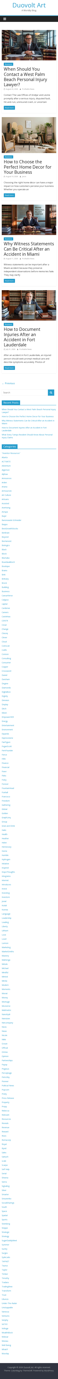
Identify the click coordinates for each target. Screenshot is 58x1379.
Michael (5, 968)
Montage (6, 1001)
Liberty (5, 926)
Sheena (5, 1177)
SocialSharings (8, 1202)
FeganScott (7, 746)
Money (5, 997)
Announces (6, 478)
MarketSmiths (8, 951)
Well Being (6, 1345)
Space (4, 1211)
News (4, 1031)
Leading (5, 922)
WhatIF (5, 1349)
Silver (4, 1190)
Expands (5, 733)
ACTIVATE (6, 461)
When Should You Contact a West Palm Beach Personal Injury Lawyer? (25, 76)
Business (8, 64)
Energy (5, 721)
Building (5, 587)
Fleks (4, 775)
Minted (5, 976)
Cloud (4, 641)
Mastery (5, 955)
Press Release (8, 1098)
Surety (4, 1249)
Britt (4, 574)
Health (4, 834)
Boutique (6, 566)
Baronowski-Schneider (11, 520)
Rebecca (5, 1110)
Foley (4, 780)
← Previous (8, 383)
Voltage (5, 1328)
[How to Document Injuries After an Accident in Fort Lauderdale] (29, 291)
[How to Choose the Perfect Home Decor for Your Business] (29, 118)
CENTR (5, 620)
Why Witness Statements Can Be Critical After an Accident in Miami (29, 249)
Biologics (6, 545)
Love (4, 934)
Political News (8, 1085)
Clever (4, 637)
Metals (5, 964)
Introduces (6, 884)
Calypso (5, 599)
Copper (5, 666)
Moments (6, 989)
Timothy (5, 1278)
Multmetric (6, 1010)
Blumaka (5, 558)
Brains (4, 570)
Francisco (6, 796)
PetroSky (6, 1077)
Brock (4, 583)
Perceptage (7, 1073)
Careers (5, 612)
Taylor (4, 1269)
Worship (5, 1353)
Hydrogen (6, 859)
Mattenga (6, 960)
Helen (4, 842)
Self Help (5, 1169)
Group (4, 821)
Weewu (5, 1341)
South (4, 1207)
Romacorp (6, 1140)
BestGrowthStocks (10, 528)
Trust (4, 1295)
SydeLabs (6, 1257)
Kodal (4, 905)
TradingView (7, 1286)
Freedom (6, 800)
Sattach (5, 1156)
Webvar (5, 1337)
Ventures (5, 1316)
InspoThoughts (8, 872)
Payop (4, 1064)
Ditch (4, 708)
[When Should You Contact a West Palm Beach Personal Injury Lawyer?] (29, 31)
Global (4, 809)
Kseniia (5, 909)
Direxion (5, 700)
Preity (4, 1094)
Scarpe (5, 1165)
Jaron (24, 176)
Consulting (6, 658)
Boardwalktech (8, 562)
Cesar (4, 625)
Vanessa (5, 1311)
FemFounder (7, 750)
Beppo (5, 524)
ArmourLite (7, 491)
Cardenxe (6, 608)
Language (6, 914)
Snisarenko (6, 1198)
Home (4, 851)
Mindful (5, 972)
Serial (4, 1173)
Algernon (6, 470)
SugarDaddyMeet (9, 1240)
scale (4, 1161)
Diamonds (6, 687)
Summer (5, 1244)
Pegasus (5, 1068)
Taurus (5, 1265)
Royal (4, 1144)
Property (5, 1102)
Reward (5, 1131)
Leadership (6, 918)
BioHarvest (6, 541)
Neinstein (6, 1018)
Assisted (5, 503)
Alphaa (5, 474)
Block (4, 553)
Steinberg (6, 1223)
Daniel (4, 675)
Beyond (5, 537)
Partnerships (7, 1060)
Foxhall (5, 792)
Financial (5, 767)
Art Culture (6, 495)
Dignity (5, 696)
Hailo (4, 830)
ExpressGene (7, 738)
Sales (4, 1152)
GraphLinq (6, 817)
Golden (5, 813)
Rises (4, 1135)
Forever (5, 784)
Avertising (6, 507)
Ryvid (4, 1148)
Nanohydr (6, 1014)
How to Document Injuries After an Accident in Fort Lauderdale (22, 337)
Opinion (5, 1056)
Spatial (5, 1215)
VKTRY (5, 1324)
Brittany (5, 579)
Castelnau (6, 616)
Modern (5, 985)
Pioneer (5, 1081)
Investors (6, 897)
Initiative (5, 863)
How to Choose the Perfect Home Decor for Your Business (27, 167)
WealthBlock (7, 1332)
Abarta (5, 457)
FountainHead (8, 788)
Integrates (6, 876)
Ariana (4, 486)
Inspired (5, 867)
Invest (4, 888)
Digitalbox (6, 692)
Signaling (5, 1186)
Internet (5, 880)
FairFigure (6, 742)
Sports (4, 1219)
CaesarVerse (7, 595)
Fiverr (4, 771)
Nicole (4, 1035)
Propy (4, 1106)
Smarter (5, 1194)
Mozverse (6, 1006)
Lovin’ (4, 939)
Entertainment (8, 725)
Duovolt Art (29, 5)
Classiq (5, 633)
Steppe (5, 1228)
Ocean (4, 1043)
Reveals (5, 1123)
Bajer (4, 516)
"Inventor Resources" (11, 453)
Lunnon (5, 943)
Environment (7, 729)
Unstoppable (7, 1307)
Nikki (4, 1039)
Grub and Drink (8, 826)
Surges (5, 1253)
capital (4, 604)
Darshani (6, 679)
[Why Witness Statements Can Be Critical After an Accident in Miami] (29, 206)
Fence (4, 754)
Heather (5, 838)
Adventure (6, 465)
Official (5, 1048)
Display (5, 704)
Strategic (5, 1232)
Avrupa (5, 512)
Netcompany (7, 1022)
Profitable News (28, 89)
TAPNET (5, 1261)
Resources (6, 1119)
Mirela (4, 981)
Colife (4, 650)
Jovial (4, 901)
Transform (6, 1290)
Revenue (5, 1127)
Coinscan (6, 646)
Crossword (6, 671)
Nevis (4, 1027)
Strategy (5, 1236)
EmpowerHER (8, 717)
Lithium (5, 930)
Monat (5, 993)
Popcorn (5, 1089)
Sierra (4, 1182)
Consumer (6, 662)
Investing (6, 893)
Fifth (4, 759)
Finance (5, 763)
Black (4, 549)
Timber (5, 1274)
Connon (5, 654)
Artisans (5, 499)
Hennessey (6, 847)
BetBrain (5, 532)
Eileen (4, 713)
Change (5, 629)
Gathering (6, 805)
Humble (5, 855)
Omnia (5, 1052)
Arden (4, 482)
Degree (5, 683)
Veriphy (5, 1320)
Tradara (5, 1282)
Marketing (6, 947)
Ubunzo (5, 1299)
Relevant (5, 1115)
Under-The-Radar (9, 1303)
